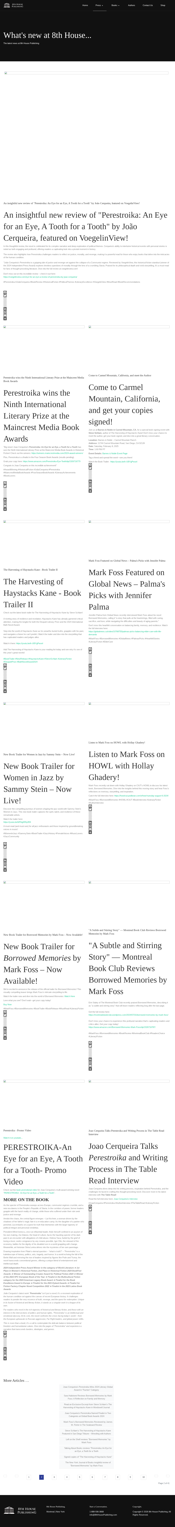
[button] (100, 5)
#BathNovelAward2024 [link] (27, 662)
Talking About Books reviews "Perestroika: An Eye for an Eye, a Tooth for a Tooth (88, 1449)
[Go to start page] (5, 1476)
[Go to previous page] (16, 1476)
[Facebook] (86, 292)
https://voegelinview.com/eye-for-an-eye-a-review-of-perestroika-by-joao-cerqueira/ (40, 277)
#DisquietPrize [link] (9, 662)
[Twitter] (86, 295)
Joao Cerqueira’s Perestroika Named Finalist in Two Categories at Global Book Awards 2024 (87, 1414)
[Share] (86, 318)
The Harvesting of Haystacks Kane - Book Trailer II (30, 569)
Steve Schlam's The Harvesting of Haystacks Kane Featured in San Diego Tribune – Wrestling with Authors (86, 1432)
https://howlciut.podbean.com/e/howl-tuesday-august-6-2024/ (141, 796)
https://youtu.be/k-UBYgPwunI (123, 461)
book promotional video (26, 1190)
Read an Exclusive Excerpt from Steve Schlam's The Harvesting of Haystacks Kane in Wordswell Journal (87, 1406)
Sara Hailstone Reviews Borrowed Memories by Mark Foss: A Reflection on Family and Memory (87, 1397)
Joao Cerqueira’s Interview (126, 1199)
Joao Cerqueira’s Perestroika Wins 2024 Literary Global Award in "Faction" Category (88, 1388)
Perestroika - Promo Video (17, 1130)
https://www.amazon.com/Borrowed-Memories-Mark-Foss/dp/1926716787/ (122, 1027)
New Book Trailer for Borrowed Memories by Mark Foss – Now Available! (43, 934)
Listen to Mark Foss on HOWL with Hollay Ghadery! (117, 742)
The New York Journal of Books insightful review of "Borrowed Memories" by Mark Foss (88, 1464)
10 (143, 1477)
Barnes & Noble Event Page (114, 453)
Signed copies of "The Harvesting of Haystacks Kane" (87, 1457)
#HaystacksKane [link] (36, 659)
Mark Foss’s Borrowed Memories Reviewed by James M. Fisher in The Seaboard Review (87, 1423)
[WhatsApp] (86, 312)
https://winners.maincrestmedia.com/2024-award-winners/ (57, 453)
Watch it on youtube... (13, 1138)
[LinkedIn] (86, 308)
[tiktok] (86, 305)
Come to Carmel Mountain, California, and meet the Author (120, 375)
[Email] (86, 315)
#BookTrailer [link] (9, 659)
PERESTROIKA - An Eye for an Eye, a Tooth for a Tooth (29, 1193)
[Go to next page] (156, 1476)
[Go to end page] (168, 1476)
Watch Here (69, 996)
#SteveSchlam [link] (50, 659)
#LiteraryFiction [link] (65, 659)
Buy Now (7, 1004)
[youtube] (86, 302)
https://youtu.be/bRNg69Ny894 (17, 822)
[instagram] (86, 299)
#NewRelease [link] (21, 659)
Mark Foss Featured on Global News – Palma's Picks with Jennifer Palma (127, 560)
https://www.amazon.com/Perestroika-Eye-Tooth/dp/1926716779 (51, 461)
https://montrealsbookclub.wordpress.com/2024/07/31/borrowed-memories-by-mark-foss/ (128, 1015)
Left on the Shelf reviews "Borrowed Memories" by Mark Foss (88, 1441)
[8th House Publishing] (14, 5)
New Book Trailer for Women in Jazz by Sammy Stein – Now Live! (39, 754)
